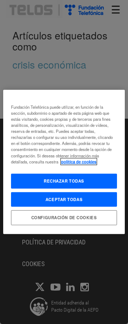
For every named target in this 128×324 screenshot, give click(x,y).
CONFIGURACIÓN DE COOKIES (64, 217)
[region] (64, 162)
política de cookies (78, 161)
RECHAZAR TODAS (64, 180)
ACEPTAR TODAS (64, 199)
